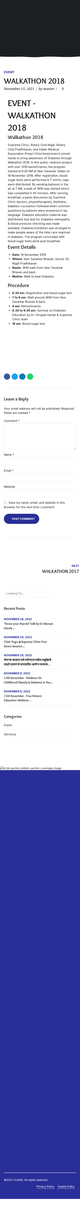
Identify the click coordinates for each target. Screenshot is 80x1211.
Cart (6, 1112)
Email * (9, 470)
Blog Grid (10, 927)
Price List (10, 990)
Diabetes (9, 1034)
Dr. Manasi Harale (15, 888)
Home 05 (9, 1085)
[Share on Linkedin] (22, 376)
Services (10, 734)
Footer (8, 1057)
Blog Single (11, 919)
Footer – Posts (13, 1069)
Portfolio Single (13, 1096)
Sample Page (12, 1104)
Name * (9, 454)
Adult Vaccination (15, 1030)
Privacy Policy (45, 1186)
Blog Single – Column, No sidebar (25, 923)
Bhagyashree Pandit (17, 872)
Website (9, 487)
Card (7, 955)
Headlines (10, 974)
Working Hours (13, 1022)
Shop (7, 1108)
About (8, 868)
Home (7, 1073)
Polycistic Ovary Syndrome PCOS (25, 1049)
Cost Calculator (13, 880)
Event (9, 72)
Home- (8, 1089)
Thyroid (9, 1053)
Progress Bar (12, 994)
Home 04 (10, 1081)
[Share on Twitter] (15, 376)
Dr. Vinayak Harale (15, 892)
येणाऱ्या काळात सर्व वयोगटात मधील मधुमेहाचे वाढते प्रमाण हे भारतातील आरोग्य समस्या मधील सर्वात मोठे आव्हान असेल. (27, 664)
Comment (12, 421)
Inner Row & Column (16, 982)
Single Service (13, 904)
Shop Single (11, 1124)
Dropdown (10, 967)
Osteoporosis (12, 1045)
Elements (9, 935)
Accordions (11, 939)
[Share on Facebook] (7, 376)
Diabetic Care (12, 931)
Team (7, 908)
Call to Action (12, 951)
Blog (7, 915)
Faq (6, 1026)
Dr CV (7, 884)
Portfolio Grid (12, 1100)
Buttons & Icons (14, 947)
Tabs (7, 1010)
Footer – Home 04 (15, 1065)
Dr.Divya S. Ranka (15, 896)
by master (46, 88)
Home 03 (10, 1077)
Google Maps (12, 971)
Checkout (10, 1116)
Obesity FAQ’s (13, 1041)
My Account (11, 1120)
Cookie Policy (66, 1186)
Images (8, 978)
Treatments (11, 1128)
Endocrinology (13, 1037)
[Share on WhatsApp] (30, 376)
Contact (9, 876)
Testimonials (11, 911)
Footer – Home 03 (15, 1061)
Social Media (12, 1006)
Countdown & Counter (18, 963)
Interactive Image (15, 986)
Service (8, 998)
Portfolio (9, 1093)
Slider (7, 1002)
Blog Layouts (12, 943)
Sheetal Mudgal (14, 900)
